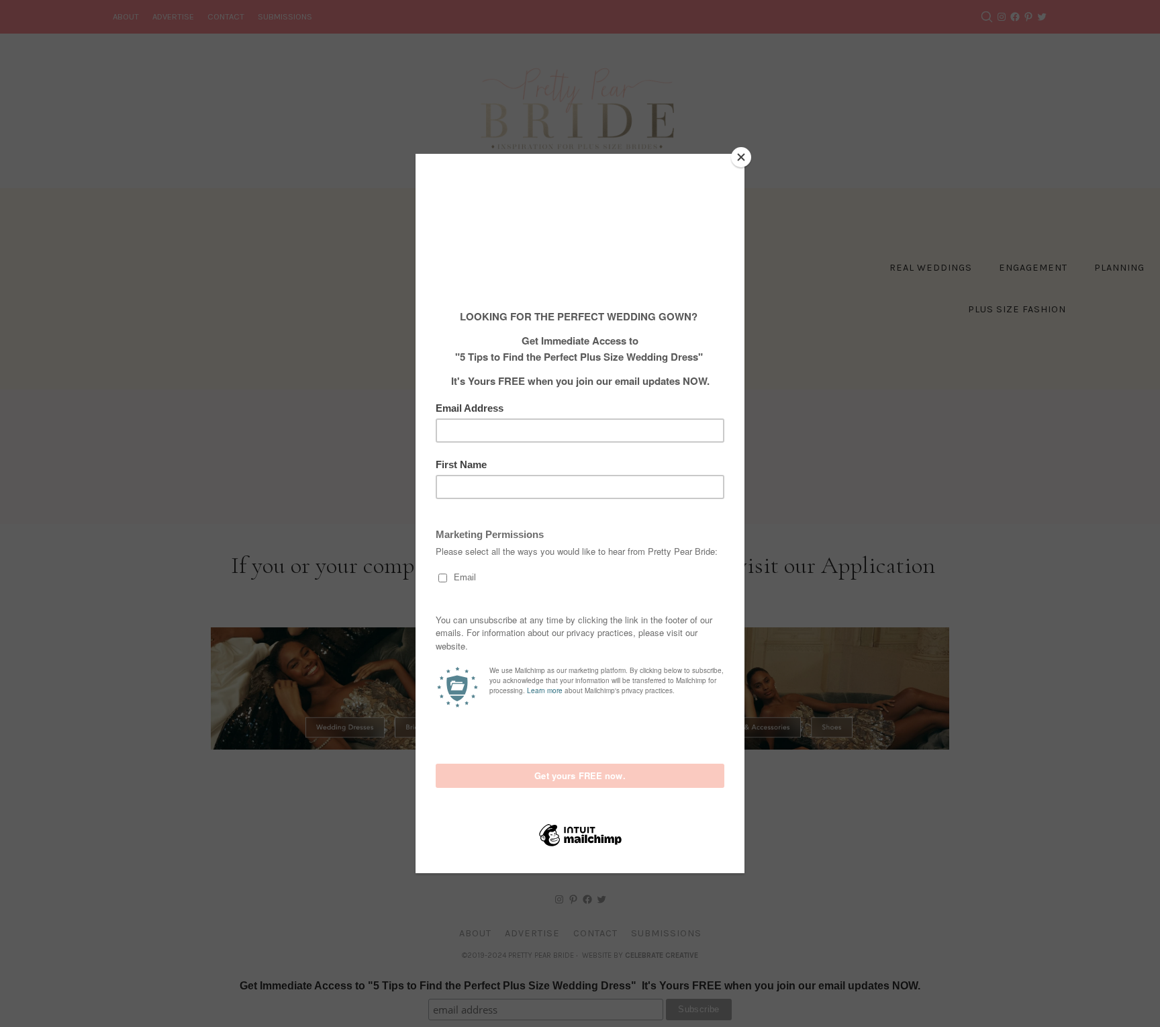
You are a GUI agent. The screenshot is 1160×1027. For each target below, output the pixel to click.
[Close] (741, 157)
